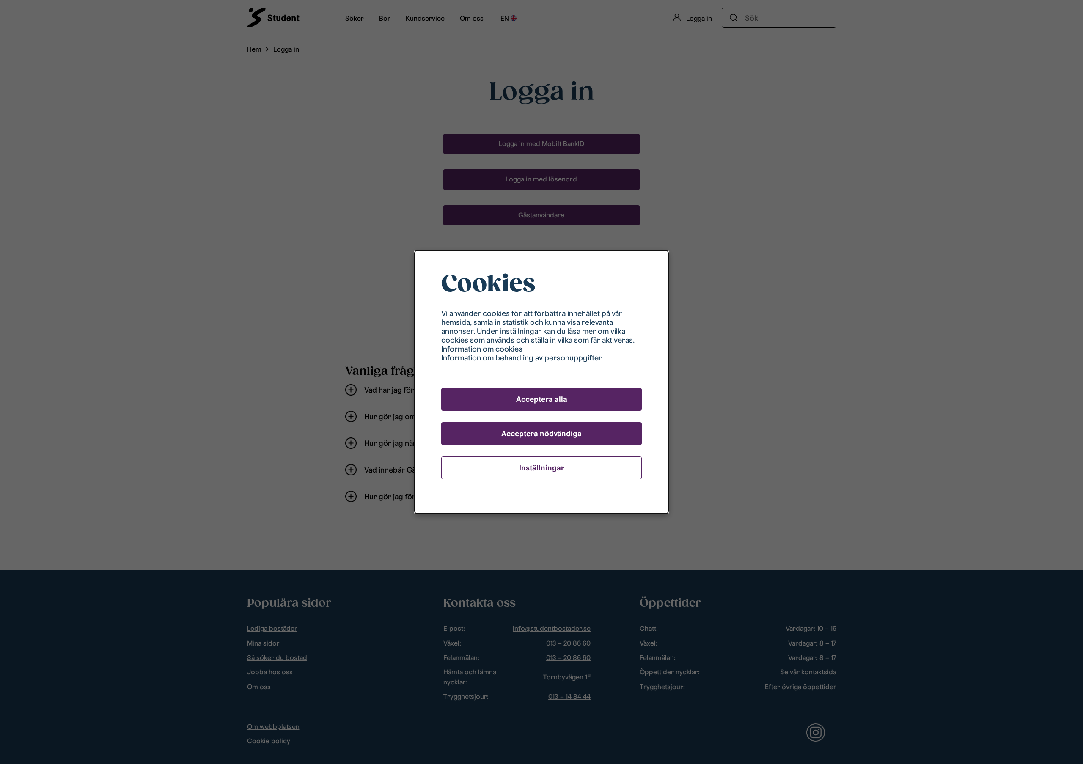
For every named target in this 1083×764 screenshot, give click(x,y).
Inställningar (541, 467)
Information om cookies (481, 348)
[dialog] (541, 381)
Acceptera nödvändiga (541, 433)
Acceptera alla (541, 399)
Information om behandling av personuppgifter (521, 357)
